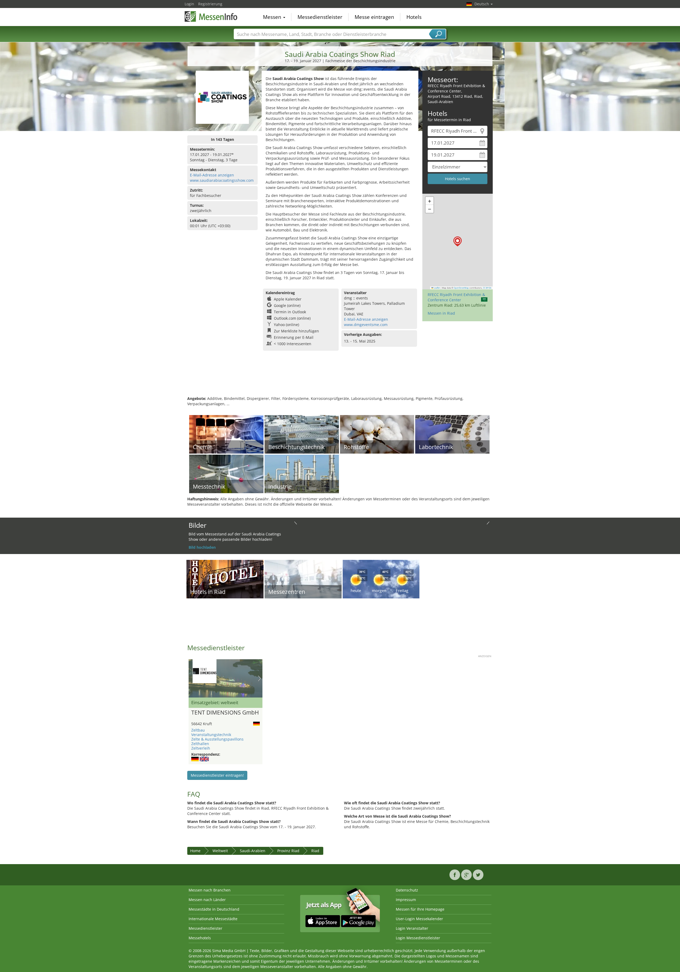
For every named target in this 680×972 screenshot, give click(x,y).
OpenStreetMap (461, 287)
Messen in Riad (441, 313)
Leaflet (436, 287)
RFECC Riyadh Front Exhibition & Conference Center (456, 297)
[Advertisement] (340, 379)
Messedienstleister (320, 17)
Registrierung (210, 3)
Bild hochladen (202, 547)
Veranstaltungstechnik (211, 734)
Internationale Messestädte (213, 918)
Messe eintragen (374, 17)
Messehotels (200, 937)
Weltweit (220, 850)
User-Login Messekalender (419, 918)
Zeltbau (198, 730)
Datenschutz (407, 890)
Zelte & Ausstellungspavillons (217, 739)
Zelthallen (200, 743)
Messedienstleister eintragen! (217, 775)
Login (189, 3)
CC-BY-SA (487, 287)
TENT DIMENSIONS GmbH (225, 712)
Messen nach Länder (207, 899)
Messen (273, 17)
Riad (315, 850)
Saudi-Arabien (252, 850)
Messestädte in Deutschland (214, 909)
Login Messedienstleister (418, 937)
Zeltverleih (200, 748)
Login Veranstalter (412, 928)
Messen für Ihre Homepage (420, 909)
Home (195, 850)
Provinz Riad (288, 850)
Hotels (414, 17)
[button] (457, 241)
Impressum (406, 899)
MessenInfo (211, 16)
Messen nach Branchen (210, 890)
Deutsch (482, 3)
